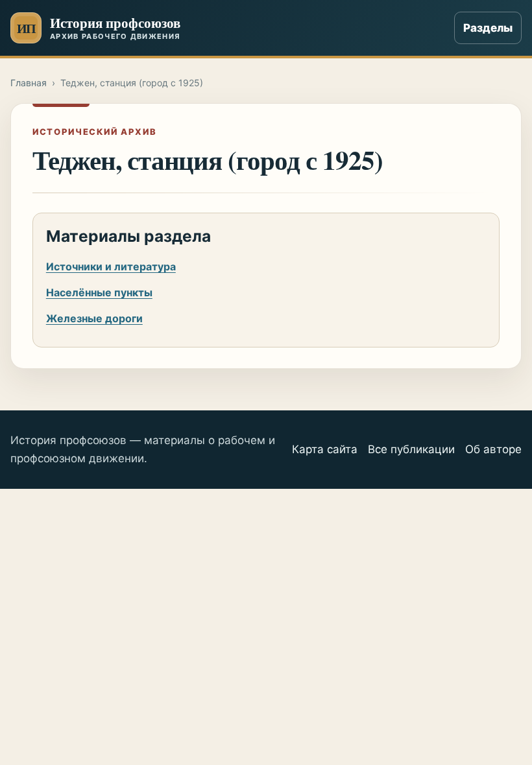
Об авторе (493, 449)
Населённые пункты (99, 292)
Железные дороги (94, 318)
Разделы (488, 27)
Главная (28, 82)
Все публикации (411, 449)
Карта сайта (324, 449)
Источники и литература (111, 266)
